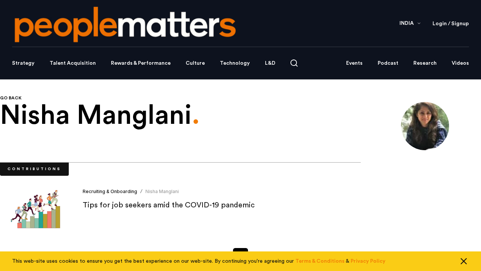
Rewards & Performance (141, 63)
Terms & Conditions (320, 261)
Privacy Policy (368, 261)
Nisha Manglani (162, 191)
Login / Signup (451, 23)
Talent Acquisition (73, 63)
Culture (195, 63)
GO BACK (10, 98)
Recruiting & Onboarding (110, 191)
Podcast (388, 63)
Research (425, 63)
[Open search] (294, 63)
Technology (235, 63)
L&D (270, 63)
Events (354, 63)
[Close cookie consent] (463, 261)
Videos (460, 63)
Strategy (23, 63)
